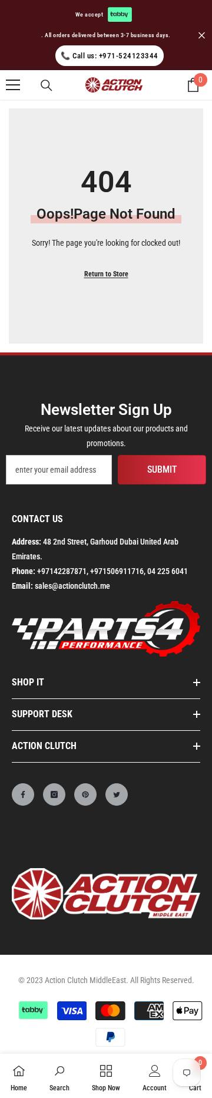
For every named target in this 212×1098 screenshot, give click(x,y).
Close (201, 35)
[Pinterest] (85, 794)
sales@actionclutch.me (72, 586)
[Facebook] (23, 794)
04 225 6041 (167, 571)
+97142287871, (62, 571)
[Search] (46, 85)
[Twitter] (116, 794)
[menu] (13, 85)
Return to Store (106, 274)
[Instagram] (54, 794)
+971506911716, (117, 571)
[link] (59, 1076)
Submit (162, 469)
